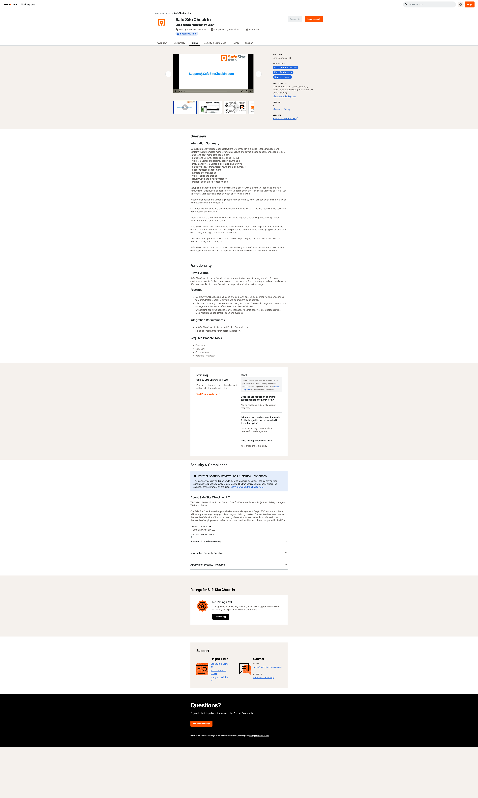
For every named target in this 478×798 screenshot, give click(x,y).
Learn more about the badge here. (247, 487)
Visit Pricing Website (206, 394)
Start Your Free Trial (218, 672)
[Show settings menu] (246, 91)
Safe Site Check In (262, 677)
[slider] (211, 91)
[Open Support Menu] (461, 4)
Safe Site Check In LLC (284, 118)
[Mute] (241, 91)
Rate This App (220, 616)
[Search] (406, 4)
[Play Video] (175, 91)
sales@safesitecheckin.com (267, 667)
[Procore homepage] (10, 4)
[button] (470, 4)
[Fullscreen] (251, 91)
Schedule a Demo (220, 664)
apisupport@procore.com (259, 735)
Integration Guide (219, 677)
